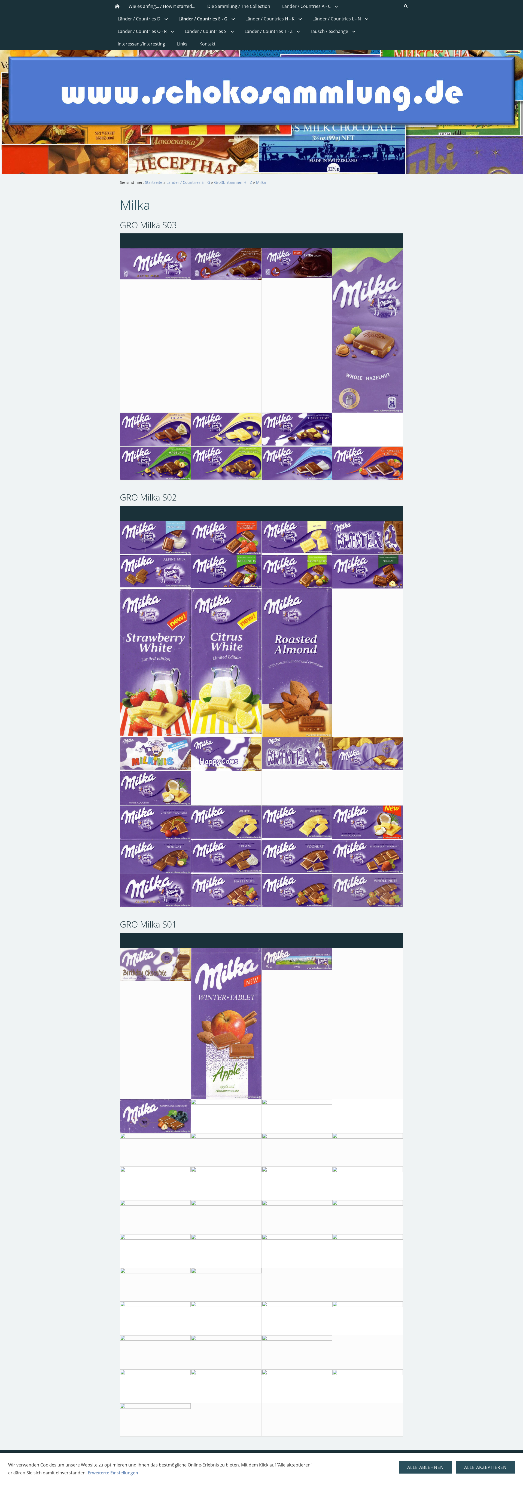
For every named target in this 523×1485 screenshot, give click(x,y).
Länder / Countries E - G (188, 182)
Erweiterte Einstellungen (113, 1473)
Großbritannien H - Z (233, 182)
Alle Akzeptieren (485, 1467)
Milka (261, 182)
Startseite (153, 182)
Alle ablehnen (425, 1467)
